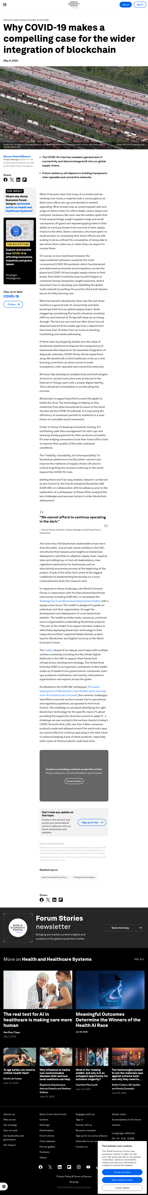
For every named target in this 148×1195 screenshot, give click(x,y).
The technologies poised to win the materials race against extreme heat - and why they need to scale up (127, 1076)
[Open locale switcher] (4, 1186)
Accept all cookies (122, 1172)
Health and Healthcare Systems (26, 20)
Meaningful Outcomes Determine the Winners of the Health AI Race (108, 1019)
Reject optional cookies (122, 1180)
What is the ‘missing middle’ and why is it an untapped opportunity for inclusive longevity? (92, 1074)
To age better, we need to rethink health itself (19, 1071)
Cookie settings (122, 1188)
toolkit (48, 650)
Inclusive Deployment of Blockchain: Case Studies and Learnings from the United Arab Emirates (73, 691)
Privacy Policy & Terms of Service (74, 1176)
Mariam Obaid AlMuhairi (17, 156)
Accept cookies (74, 781)
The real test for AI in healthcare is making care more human (37, 1019)
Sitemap (74, 1182)
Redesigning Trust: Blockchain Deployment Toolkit (70, 600)
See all (139, 959)
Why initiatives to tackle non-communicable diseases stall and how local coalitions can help (55, 1074)
